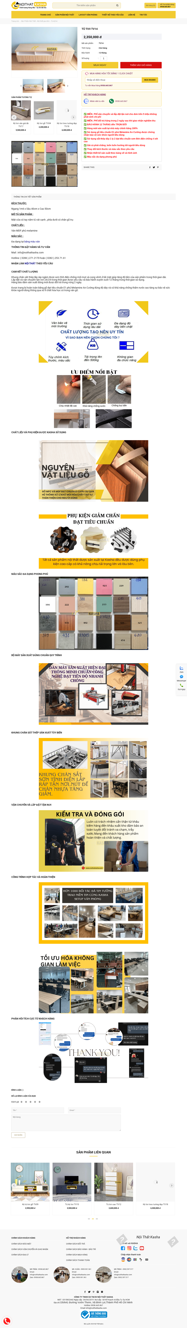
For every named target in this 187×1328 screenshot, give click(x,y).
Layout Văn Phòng (88, 15)
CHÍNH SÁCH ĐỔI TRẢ (75, 1244)
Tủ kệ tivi (54, 21)
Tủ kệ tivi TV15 (30, 1204)
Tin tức (143, 15)
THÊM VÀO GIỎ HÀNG (141, 65)
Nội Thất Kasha (148, 1237)
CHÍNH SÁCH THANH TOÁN (78, 1260)
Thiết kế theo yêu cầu (113, 15)
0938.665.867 (106, 85)
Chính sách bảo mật (21, 1244)
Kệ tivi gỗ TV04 (44, 123)
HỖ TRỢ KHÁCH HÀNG (76, 1238)
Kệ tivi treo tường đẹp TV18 (67, 125)
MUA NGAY (100, 65)
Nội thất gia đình (43, 21)
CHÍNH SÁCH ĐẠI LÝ (19, 1255)
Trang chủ (45, 15)
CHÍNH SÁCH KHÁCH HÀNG (23, 1238)
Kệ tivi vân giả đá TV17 (20, 125)
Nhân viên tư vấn (97, 101)
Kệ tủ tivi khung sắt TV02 (155, 1204)
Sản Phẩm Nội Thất (64, 15)
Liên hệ (131, 15)
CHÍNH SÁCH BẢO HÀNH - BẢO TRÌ (81, 1249)
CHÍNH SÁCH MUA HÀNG (77, 1255)
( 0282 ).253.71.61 (56, 258)
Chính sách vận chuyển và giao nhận (29, 1249)
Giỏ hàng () (150, 5)
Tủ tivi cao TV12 (71, 1204)
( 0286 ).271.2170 (29, 258)
